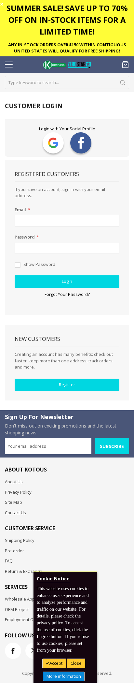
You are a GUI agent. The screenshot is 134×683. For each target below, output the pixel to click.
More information (64, 676)
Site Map (13, 502)
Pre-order (14, 551)
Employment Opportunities (31, 619)
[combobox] (67, 82)
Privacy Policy (18, 492)
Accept (55, 663)
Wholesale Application (27, 599)
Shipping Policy (19, 540)
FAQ (9, 561)
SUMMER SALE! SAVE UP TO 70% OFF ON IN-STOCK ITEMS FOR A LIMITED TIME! (67, 20)
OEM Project (17, 609)
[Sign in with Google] (53, 142)
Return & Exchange (23, 571)
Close (76, 663)
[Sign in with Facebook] (80, 142)
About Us (14, 482)
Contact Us (15, 513)
